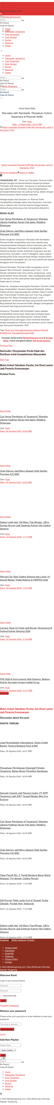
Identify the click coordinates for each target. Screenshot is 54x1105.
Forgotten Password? (9, 1005)
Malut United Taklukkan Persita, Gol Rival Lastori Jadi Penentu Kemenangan (26, 710)
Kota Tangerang (12, 34)
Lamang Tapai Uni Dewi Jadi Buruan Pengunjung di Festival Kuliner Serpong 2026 (26, 629)
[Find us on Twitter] (1, 14)
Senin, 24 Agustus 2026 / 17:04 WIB (16, 588)
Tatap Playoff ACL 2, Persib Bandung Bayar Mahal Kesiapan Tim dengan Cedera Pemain (25, 876)
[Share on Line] (1, 175)
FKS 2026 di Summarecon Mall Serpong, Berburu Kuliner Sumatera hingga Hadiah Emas (25, 680)
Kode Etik (9, 953)
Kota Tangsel (11, 37)
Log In (3, 1034)
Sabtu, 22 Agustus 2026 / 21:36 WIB (16, 639)
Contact (8, 6)
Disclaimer (10, 950)
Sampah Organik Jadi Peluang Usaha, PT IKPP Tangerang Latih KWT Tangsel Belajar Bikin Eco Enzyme (24, 796)
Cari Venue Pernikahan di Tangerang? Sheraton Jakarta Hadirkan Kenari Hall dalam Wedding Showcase (24, 222)
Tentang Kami (11, 3)
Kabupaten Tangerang (15, 31)
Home (7, 28)
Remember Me (9, 995)
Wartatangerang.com (33, 337)
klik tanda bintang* (42, 340)
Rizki (29, 121)
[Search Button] (23, 20)
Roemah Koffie (27, 333)
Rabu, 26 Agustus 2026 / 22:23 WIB (16, 482)
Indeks (8, 45)
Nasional (9, 43)
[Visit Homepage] (10, 16)
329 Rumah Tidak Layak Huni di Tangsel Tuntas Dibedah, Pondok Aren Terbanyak (24, 902)
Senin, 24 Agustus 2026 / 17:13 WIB (16, 536)
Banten (8, 40)
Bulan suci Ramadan (14, 330)
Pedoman (9, 956)
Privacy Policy (11, 959)
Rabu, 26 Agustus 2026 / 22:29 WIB (16, 431)
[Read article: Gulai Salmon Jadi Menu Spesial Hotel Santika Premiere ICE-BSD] (27, 448)
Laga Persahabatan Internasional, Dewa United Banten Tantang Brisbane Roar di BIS (24, 744)
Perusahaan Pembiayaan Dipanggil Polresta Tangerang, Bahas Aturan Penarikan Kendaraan (24, 769)
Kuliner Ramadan (13, 333)
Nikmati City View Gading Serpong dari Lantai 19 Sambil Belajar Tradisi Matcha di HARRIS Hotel (25, 578)
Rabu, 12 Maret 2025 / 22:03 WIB (27, 124)
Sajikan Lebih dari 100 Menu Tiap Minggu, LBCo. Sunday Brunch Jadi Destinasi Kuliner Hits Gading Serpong (25, 525)
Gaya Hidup (30, 108)
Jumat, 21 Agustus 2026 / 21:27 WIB (16, 690)
